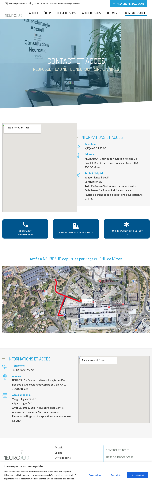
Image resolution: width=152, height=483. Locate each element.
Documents (113, 13)
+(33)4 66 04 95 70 (95, 148)
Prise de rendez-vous (119, 457)
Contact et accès (117, 450)
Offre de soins (66, 13)
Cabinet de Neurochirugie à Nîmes (65, 3)
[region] (76, 472)
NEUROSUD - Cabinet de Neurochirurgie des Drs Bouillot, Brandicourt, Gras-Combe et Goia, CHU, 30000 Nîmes (111, 163)
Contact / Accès (136, 13)
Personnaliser (95, 475)
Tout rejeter (116, 475)
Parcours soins (91, 13)
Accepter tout (138, 475)
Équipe (48, 13)
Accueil (34, 13)
